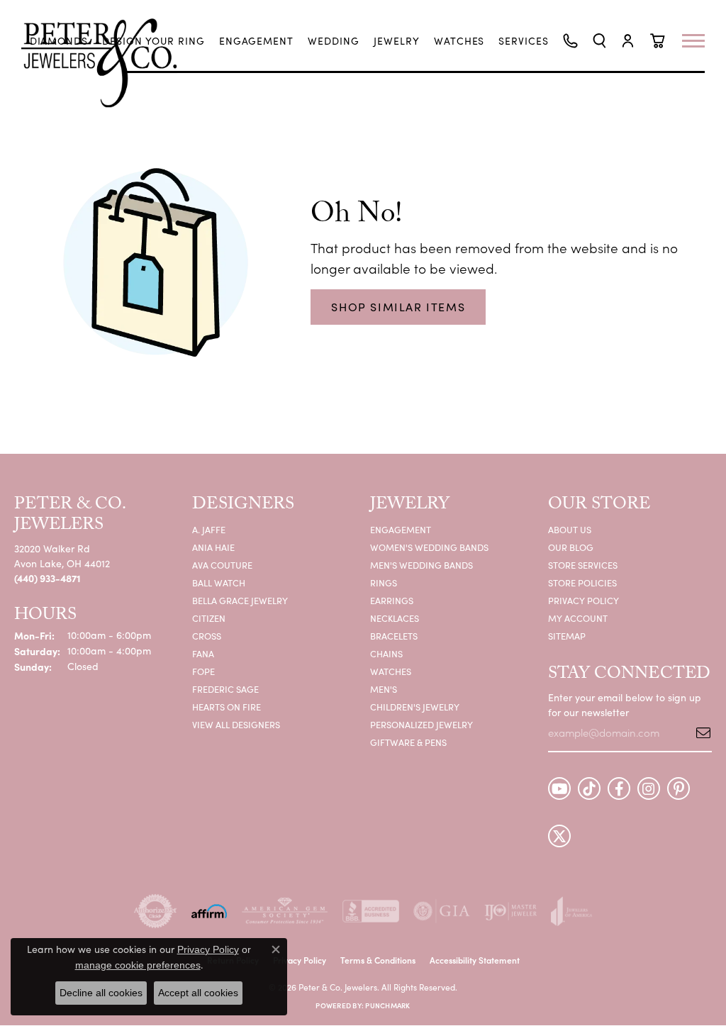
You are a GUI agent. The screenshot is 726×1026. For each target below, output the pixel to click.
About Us (569, 529)
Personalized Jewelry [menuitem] (421, 724)
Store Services (583, 565)
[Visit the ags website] (284, 911)
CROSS (206, 636)
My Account (578, 618)
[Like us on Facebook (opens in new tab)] (619, 788)
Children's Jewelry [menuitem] (414, 707)
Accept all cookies (198, 992)
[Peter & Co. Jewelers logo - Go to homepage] (106, 62)
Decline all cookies (101, 992)
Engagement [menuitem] (400, 529)
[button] (599, 40)
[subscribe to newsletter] (698, 732)
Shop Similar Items (398, 306)
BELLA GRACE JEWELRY (240, 600)
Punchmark (387, 1005)
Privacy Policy (583, 600)
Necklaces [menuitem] (394, 618)
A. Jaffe (208, 529)
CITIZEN (208, 618)
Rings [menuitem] (383, 582)
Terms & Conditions (377, 960)
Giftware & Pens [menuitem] (408, 742)
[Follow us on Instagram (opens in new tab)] (648, 788)
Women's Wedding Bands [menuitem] (429, 547)
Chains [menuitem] (386, 653)
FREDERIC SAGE (225, 689)
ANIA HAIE (213, 547)
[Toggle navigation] (700, 41)
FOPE (203, 671)
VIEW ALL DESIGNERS (236, 724)
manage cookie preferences (138, 965)
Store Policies (582, 582)
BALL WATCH (218, 582)
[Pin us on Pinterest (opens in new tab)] (678, 788)
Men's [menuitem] (383, 689)
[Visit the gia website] (441, 911)
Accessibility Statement (475, 960)
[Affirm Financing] (209, 911)
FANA (203, 653)
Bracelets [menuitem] (394, 636)
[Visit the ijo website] (510, 911)
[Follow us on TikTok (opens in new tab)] (589, 788)
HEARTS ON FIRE (226, 707)
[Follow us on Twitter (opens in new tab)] (559, 836)
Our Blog (570, 547)
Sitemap (567, 636)
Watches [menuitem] (390, 671)
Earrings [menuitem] (391, 600)
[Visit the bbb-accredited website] (370, 911)
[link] (59, 41)
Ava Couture (222, 565)
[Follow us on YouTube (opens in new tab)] (559, 788)
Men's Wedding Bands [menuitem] (421, 565)
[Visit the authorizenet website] (155, 911)
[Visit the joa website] (571, 911)
